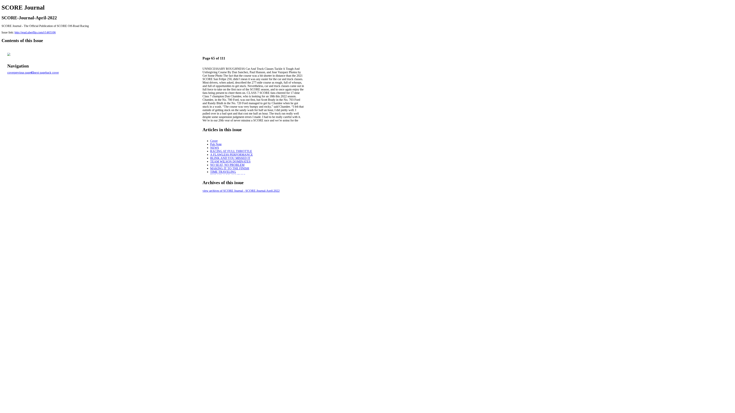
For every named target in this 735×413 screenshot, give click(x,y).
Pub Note (216, 144)
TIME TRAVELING (223, 171)
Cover (214, 140)
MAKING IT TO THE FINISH (229, 168)
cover (10, 72)
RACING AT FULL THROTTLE (231, 151)
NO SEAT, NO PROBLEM (227, 165)
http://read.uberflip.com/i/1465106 (35, 32)
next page (40, 72)
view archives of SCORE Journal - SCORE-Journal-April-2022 (241, 190)
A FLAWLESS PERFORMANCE (231, 154)
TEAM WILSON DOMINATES (230, 161)
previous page (22, 72)
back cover (52, 72)
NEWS (214, 147)
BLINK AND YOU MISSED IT (230, 158)
